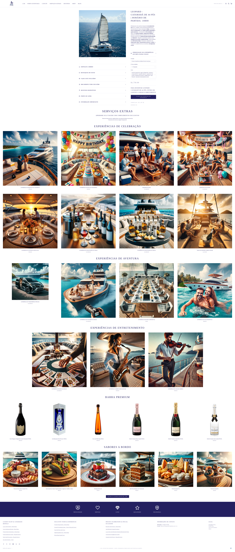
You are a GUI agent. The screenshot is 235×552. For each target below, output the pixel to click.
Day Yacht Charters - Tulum (8, 539)
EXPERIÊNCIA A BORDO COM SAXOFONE (117, 389)
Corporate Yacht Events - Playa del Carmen (114, 537)
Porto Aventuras (33, 3)
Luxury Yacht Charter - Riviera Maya (10, 526)
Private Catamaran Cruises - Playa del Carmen (12, 534)
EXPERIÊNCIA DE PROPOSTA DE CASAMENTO (30, 187)
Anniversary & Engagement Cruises (113, 534)
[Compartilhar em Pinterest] (141, 102)
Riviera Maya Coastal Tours (59, 535)
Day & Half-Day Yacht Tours (59, 530)
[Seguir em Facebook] (3, 544)
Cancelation (211, 524)
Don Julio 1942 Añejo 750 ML (98, 438)
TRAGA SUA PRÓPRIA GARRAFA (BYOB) (205, 250)
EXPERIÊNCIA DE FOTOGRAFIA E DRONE (88, 319)
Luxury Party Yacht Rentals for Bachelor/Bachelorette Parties (117, 531)
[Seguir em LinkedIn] (16, 544)
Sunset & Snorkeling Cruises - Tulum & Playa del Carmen (65, 527)
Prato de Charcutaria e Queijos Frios (20, 488)
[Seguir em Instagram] (10, 544)
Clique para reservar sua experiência (143, 97)
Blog (79, 3)
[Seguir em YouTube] (13, 544)
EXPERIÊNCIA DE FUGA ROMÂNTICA (204, 319)
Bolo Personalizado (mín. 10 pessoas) (137, 488)
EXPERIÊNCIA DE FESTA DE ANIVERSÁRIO (88, 187)
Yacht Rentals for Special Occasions (112, 529)
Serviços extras (55, 3)
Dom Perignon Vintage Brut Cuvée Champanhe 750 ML (20, 438)
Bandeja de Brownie (98, 488)
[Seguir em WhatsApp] (19, 544)
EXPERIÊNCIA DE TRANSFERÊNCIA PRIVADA (30, 301)
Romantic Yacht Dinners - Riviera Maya (113, 526)
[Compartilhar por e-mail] (143, 102)
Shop (74, 3)
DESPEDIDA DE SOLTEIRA (205, 187)
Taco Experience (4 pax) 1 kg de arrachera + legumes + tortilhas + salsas (59, 488)
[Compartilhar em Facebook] (138, 102)
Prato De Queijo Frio (176, 488)
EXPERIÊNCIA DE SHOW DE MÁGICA (59, 389)
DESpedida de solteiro (146, 187)
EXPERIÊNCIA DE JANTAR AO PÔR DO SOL (30, 250)
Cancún (44, 3)
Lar (24, 3)
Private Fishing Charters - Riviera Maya (61, 524)
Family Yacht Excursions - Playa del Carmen (11, 537)
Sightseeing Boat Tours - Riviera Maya (61, 532)
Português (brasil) (218, 3)
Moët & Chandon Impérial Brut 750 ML (175, 438)
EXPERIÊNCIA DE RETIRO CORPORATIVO (146, 319)
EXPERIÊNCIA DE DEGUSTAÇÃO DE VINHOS (88, 250)
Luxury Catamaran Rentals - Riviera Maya (11, 529)
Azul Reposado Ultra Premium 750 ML (59, 438)
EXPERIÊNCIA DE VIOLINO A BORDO (175, 389)
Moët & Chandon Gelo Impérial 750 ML (214, 438)
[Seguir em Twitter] (6, 544)
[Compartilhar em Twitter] (139, 102)
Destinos (67, 3)
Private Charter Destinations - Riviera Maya (11, 531)
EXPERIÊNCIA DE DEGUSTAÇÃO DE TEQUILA (146, 250)
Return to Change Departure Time (117, 496)
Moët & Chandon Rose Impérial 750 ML (136, 438)
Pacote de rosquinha (214, 488)
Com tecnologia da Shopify (136, 548)
